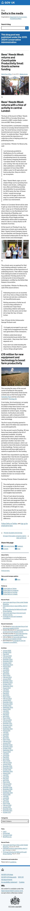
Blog (3, 10)
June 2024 (6, 670)
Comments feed (7, 835)
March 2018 (6, 803)
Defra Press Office (6, 74)
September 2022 (8, 707)
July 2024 (6, 668)
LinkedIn (5, 549)
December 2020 (7, 745)
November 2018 (7, 789)
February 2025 (7, 656)
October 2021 (7, 727)
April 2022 (6, 716)
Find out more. (5, 570)
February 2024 (7, 677)
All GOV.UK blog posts (8, 877)
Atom (18, 579)
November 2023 (8, 682)
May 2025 (6, 654)
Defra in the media (12, 13)
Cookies (21, 882)
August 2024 (7, 666)
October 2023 (7, 684)
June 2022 (6, 713)
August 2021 (6, 730)
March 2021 (6, 739)
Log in (4, 831)
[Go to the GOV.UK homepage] (8, 2)
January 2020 (7, 764)
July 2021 (5, 732)
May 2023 (6, 693)
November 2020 (8, 746)
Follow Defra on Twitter (9, 524)
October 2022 (7, 705)
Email (18, 549)
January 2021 (7, 743)
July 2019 (5, 775)
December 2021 (7, 723)
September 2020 (8, 750)
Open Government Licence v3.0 (12, 891)
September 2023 (8, 686)
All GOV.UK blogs (7, 875)
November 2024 (8, 661)
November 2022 (8, 704)
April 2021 (6, 737)
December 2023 (7, 681)
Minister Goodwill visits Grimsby (13, 533)
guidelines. (13, 862)
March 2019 (6, 782)
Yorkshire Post (6, 397)
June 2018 (6, 798)
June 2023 (6, 691)
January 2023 (7, 700)
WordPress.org (7, 837)
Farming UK (13, 399)
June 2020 (6, 755)
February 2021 (7, 741)
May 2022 (6, 714)
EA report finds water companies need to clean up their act (14, 537)
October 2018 (7, 791)
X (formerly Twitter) (8, 546)
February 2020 (7, 762)
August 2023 (7, 688)
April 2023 (6, 695)
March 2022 (6, 718)
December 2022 (7, 702)
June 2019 (6, 777)
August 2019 (6, 773)
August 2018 (6, 794)
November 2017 (7, 810)
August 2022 (7, 709)
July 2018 (5, 796)
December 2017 (7, 809)
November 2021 (7, 725)
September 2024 (8, 665)
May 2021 (6, 736)
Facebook (20, 546)
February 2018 (7, 805)
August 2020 (7, 752)
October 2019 (7, 769)
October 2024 (7, 663)
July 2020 (6, 753)
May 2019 (6, 778)
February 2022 (7, 720)
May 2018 (6, 800)
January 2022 (7, 721)
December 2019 (7, 766)
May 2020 (6, 757)
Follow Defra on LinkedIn (10, 594)
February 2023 (7, 698)
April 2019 (6, 780)
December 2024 (7, 659)
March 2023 (6, 697)
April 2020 (6, 759)
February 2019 (7, 784)
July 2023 (6, 689)
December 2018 (7, 787)
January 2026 (7, 650)
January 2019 (7, 785)
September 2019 (8, 771)
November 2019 (7, 768)
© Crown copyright (15, 907)
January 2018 (7, 807)
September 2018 (8, 793)
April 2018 (6, 802)
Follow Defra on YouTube (10, 592)
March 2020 (6, 761)
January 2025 (7, 657)
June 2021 (6, 734)
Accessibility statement (9, 882)
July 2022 (6, 711)
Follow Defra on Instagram (10, 590)
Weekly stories (24, 74)
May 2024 (6, 672)
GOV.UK (21, 877)
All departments (6, 880)
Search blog (6, 24)
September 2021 (8, 729)
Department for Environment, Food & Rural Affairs (18, 17)
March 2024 (6, 675)
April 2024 (6, 673)
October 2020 (7, 748)
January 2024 (7, 679)
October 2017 (7, 812)
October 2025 (7, 652)
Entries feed (6, 833)
